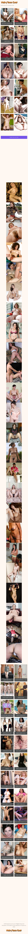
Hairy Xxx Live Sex (14, 137)
